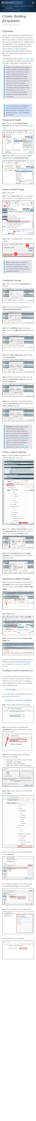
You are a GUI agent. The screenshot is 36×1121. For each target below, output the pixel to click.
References (23, 6)
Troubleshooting (6, 10)
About (3, 6)
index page (24, 447)
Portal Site (30, 6)
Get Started (9, 6)
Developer (16, 6)
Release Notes (16, 10)
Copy (29, 690)
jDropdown (17, 49)
